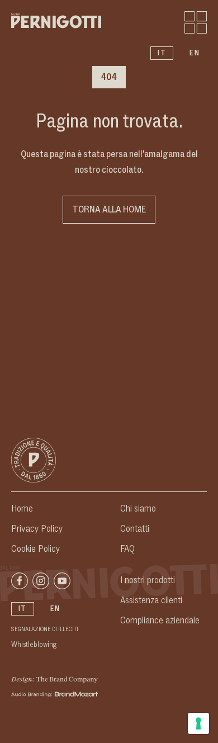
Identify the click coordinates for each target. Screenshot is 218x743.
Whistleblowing (34, 645)
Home (22, 509)
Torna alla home (109, 210)
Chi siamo (138, 509)
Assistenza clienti (151, 600)
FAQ (127, 549)
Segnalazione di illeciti (44, 629)
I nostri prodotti (147, 580)
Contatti (134, 529)
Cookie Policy (35, 549)
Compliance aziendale (160, 621)
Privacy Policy (37, 529)
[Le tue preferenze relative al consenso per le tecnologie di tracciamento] (198, 723)
